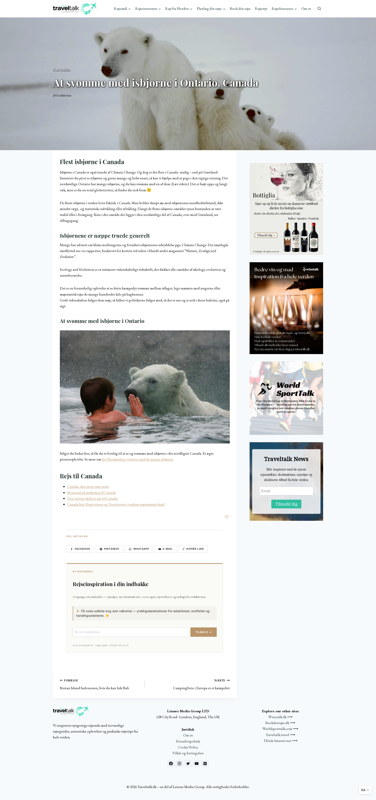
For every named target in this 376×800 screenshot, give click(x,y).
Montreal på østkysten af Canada (91, 492)
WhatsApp (141, 548)
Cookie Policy (188, 747)
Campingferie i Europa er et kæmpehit (201, 684)
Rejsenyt (261, 8)
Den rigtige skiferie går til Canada (92, 498)
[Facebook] (171, 763)
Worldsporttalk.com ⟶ (280, 728)
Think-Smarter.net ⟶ (280, 740)
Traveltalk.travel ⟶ (280, 734)
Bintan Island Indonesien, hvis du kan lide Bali (94, 684)
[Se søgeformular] (319, 9)
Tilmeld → (203, 632)
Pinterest (111, 548)
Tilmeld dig (286, 504)
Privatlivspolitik (188, 741)
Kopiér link (195, 548)
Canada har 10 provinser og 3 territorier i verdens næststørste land (115, 504)
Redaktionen (63, 95)
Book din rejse (240, 8)
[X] (188, 763)
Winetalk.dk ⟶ (280, 716)
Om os (306, 8)
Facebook (82, 548)
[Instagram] (179, 763)
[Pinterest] (205, 763)
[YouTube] (196, 763)
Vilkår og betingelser (188, 753)
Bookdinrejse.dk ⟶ (280, 722)
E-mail (168, 548)
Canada (61, 69)
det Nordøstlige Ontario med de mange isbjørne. (138, 459)
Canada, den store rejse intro (88, 486)
